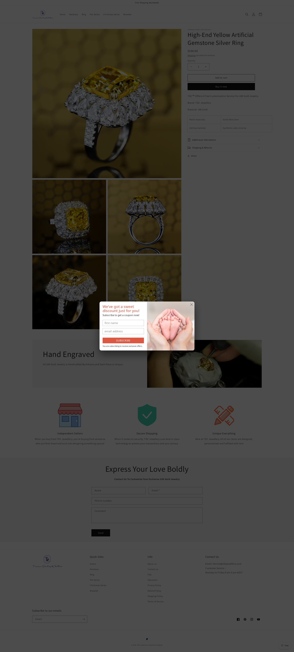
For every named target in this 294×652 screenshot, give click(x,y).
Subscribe (123, 340)
